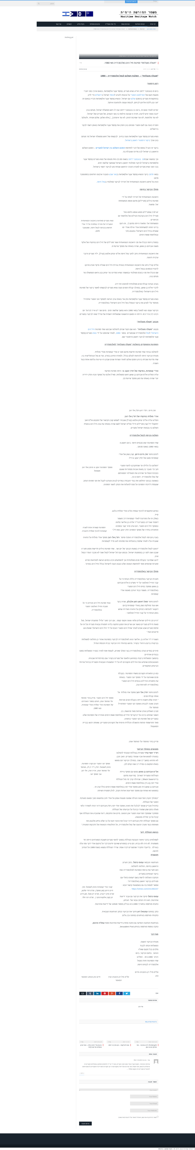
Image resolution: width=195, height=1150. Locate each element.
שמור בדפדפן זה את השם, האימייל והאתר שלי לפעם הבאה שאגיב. (137, 1117)
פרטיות (160, 1149)
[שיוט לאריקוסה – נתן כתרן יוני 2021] (119, 1035)
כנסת (112, 95)
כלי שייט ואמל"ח (110, 24)
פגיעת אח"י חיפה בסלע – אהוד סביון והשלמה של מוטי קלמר (91, 1046)
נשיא (94, 333)
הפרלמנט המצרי (138, 95)
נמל (147, 333)
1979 (151, 174)
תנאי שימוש (168, 1149)
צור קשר (58, 24)
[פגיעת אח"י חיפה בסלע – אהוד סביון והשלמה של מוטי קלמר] (91, 1035)
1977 (130, 159)
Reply (82, 1073)
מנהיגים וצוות (125, 24)
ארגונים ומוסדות (95, 24)
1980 (118, 333)
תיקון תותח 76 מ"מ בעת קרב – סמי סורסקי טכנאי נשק (147, 1046)
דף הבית (153, 24)
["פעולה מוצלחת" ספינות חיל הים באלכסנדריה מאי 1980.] (118, 48)
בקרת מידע (80, 24)
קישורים (69, 24)
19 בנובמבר (138, 159)
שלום (133, 99)
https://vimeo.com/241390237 (145, 889)
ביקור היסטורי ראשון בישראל (137, 140)
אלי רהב (153, 69)
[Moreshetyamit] (138, 14)
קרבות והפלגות (140, 24)
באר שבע (113, 174)
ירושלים (98, 95)
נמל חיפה (101, 182)
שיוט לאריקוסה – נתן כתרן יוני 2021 (118, 1045)
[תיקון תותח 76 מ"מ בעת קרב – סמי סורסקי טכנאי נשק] (146, 1035)
